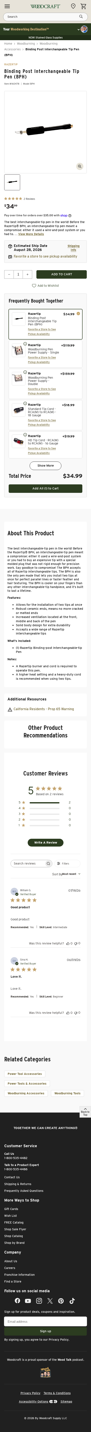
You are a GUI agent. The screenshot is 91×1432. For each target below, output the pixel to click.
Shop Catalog (13, 1236)
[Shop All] (7, 6)
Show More (45, 465)
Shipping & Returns (17, 1184)
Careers (9, 1268)
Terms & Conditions (57, 1393)
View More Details (31, 234)
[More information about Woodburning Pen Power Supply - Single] (25, 343)
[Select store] (74, 6)
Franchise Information (19, 1274)
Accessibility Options (33, 1401)
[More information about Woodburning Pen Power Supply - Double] (25, 372)
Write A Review (45, 842)
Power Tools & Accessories (27, 1083)
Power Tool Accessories (25, 1074)
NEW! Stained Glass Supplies (46, 37)
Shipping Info (74, 248)
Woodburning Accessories (26, 1093)
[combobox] (66, 874)
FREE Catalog (13, 1222)
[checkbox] (45, 324)
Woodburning (26, 43)
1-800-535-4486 (16, 1169)
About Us (10, 1261)
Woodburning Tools (67, 1093)
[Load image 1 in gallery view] (12, 182)
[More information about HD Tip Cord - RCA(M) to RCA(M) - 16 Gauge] (25, 434)
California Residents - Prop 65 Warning (44, 709)
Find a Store (12, 1281)
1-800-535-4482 (16, 1158)
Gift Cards (11, 1209)
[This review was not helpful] (75, 943)
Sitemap (66, 1401)
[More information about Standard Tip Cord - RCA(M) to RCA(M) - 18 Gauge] (25, 403)
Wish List (10, 1215)
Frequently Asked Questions (23, 1190)
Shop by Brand (14, 1242)
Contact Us (12, 1177)
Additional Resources (27, 699)
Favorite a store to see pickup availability (45, 256)
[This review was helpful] (67, 943)
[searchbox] (27, 863)
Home (8, 43)
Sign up (45, 1331)
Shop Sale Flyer (15, 1229)
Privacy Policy (59, 1339)
